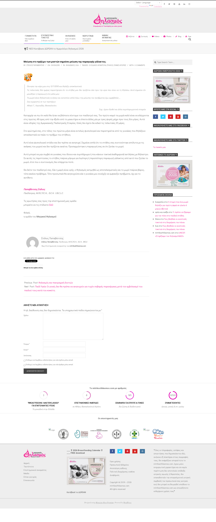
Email (26, 350)
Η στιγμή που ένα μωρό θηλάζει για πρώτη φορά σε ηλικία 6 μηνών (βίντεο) (171, 205)
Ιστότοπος (27, 355)
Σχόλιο (26, 315)
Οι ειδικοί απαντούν (97, 65)
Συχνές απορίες (120, 65)
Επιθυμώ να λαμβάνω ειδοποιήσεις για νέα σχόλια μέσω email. (49, 360)
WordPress (127, 502)
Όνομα (27, 344)
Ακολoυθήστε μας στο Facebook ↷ (171, 125)
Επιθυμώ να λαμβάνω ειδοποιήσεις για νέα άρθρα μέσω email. (49, 364)
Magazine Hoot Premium (105, 502)
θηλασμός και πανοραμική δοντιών (56, 282)
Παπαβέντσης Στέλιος (34, 189)
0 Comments (140, 65)
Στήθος (110, 65)
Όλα (77, 65)
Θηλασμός (70, 65)
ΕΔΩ (51, 204)
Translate (158, 6)
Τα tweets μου (159, 147)
